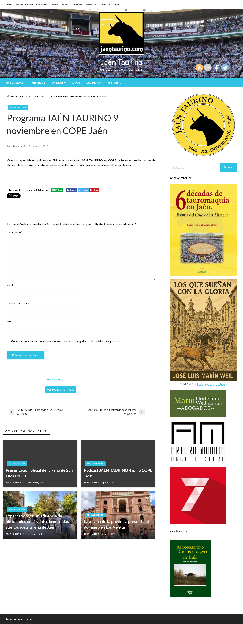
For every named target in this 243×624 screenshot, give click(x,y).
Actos (75, 82)
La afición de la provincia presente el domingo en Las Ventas (116, 524)
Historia (114, 82)
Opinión (57, 82)
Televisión (76, 4)
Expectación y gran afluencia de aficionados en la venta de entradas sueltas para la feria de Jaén (37, 521)
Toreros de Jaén (24, 4)
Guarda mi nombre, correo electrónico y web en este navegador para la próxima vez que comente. (68, 341)
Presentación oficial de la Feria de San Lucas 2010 (39, 473)
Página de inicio (15, 96)
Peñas (65, 4)
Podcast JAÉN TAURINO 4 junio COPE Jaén (118, 473)
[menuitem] (15, 82)
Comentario (15, 232)
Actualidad (15, 82)
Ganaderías (42, 4)
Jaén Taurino (121, 62)
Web (9, 321)
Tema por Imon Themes (20, 619)
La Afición (93, 82)
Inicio (9, 4)
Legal (116, 4)
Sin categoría (37, 96)
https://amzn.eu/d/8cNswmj (212, 383)
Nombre (11, 285)
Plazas (54, 4)
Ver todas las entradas (60, 389)
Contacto (105, 4)
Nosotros (91, 4)
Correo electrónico (18, 303)
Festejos (38, 82)
